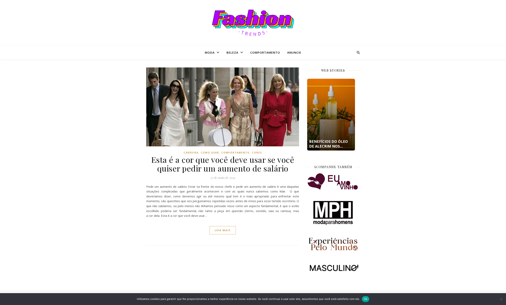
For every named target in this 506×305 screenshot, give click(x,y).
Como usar (210, 152)
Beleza (232, 52)
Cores (257, 152)
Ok (365, 298)
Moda (210, 52)
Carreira (191, 152)
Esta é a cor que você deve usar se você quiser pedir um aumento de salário (222, 163)
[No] (501, 299)
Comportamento (265, 52)
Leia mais (223, 230)
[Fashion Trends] (253, 23)
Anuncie (294, 52)
